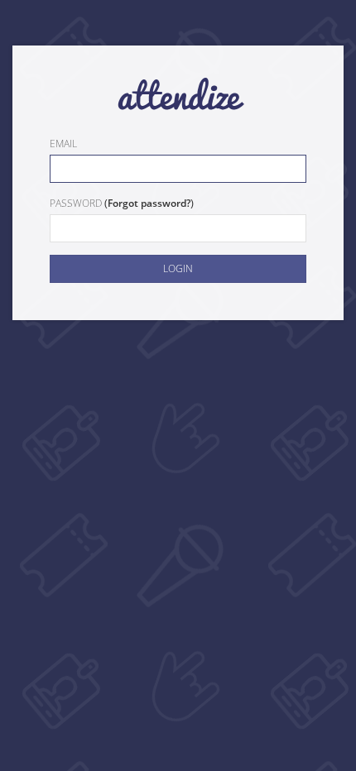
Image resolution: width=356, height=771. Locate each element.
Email (63, 143)
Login (178, 268)
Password (76, 203)
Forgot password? (149, 203)
